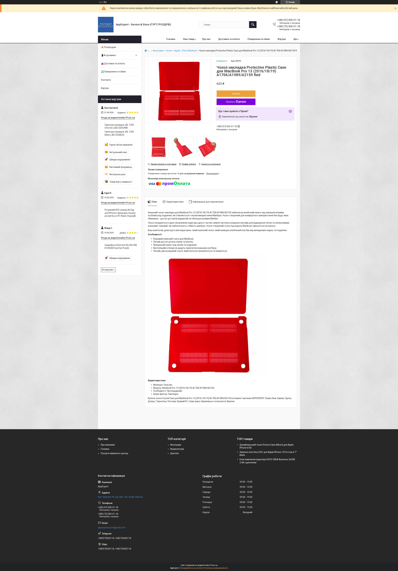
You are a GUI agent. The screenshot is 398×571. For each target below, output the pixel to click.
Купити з (230, 102)
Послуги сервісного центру (114, 453)
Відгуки (282, 39)
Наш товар (188, 39)
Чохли (169, 51)
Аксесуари (158, 51)
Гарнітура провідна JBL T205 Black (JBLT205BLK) (119, 133)
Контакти (106, 80)
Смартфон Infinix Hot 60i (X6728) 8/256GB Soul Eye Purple (121, 246)
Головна (170, 39)
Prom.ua (214, 565)
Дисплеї (174, 453)
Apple (177, 51)
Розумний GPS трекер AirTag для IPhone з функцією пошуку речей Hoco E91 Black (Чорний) (120, 213)
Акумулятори (177, 449)
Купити (236, 93)
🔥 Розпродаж (108, 47)
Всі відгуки (107, 269)
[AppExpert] (105, 24)
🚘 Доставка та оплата (113, 63)
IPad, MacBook (189, 51)
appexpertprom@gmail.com (112, 527)
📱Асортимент (108, 55)
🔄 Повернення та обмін (113, 71)
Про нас (206, 39)
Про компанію (108, 445)
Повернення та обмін (259, 39)
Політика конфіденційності (216, 568)
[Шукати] (253, 24)
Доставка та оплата (229, 39)
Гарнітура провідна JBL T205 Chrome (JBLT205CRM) (119, 126)
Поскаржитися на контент (191, 568)
